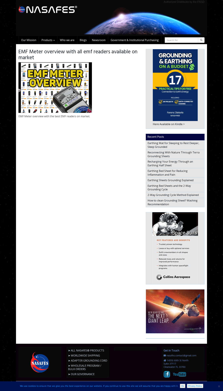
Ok (182, 386)
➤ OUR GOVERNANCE (81, 374)
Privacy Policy (195, 386)
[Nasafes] (47, 9)
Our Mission (28, 40)
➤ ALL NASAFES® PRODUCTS (86, 350)
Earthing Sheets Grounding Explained (170, 180)
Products (47, 40)
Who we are (67, 40)
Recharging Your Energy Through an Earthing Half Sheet (170, 163)
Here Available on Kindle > (169, 124)
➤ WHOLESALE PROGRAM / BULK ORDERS (84, 367)
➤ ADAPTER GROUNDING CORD (87, 360)
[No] (219, 386)
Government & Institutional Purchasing (135, 40)
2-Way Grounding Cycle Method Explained (173, 195)
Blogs (83, 40)
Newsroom (98, 40)
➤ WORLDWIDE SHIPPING (84, 355)
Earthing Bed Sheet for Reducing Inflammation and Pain (168, 172)
